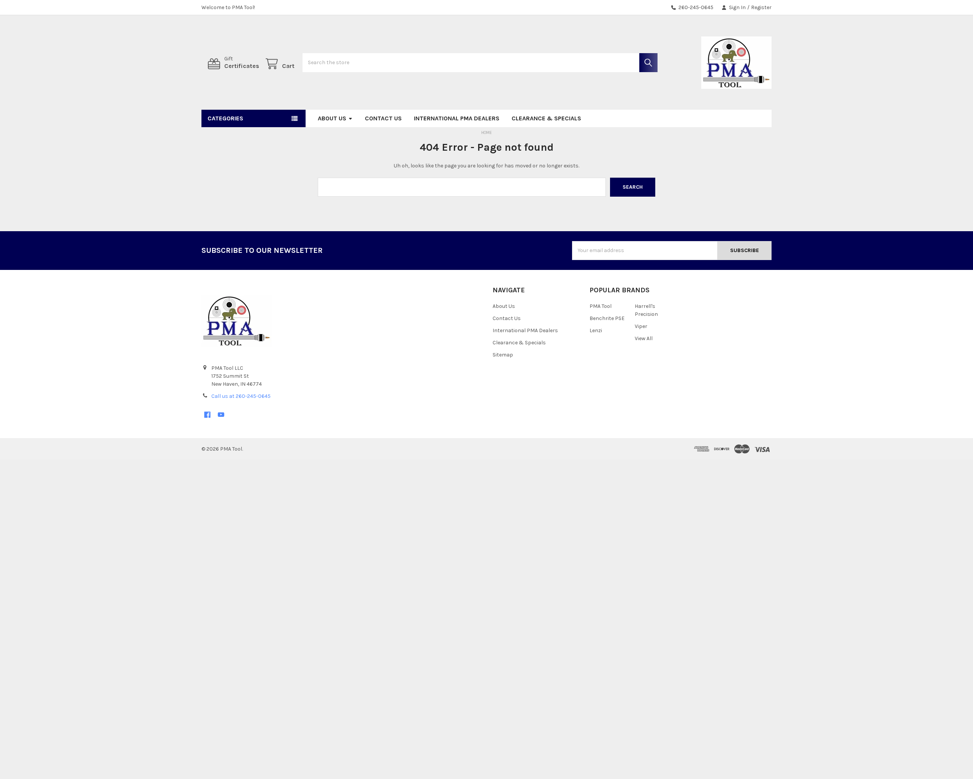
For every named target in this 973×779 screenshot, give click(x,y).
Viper (641, 326)
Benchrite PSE (607, 318)
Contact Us (383, 118)
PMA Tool (601, 306)
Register (761, 7)
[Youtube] (221, 415)
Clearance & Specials (546, 118)
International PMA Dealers (456, 118)
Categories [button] (225, 118)
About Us (332, 118)
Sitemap (503, 355)
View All (644, 338)
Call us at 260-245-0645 (241, 396)
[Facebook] (207, 415)
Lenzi (596, 330)
